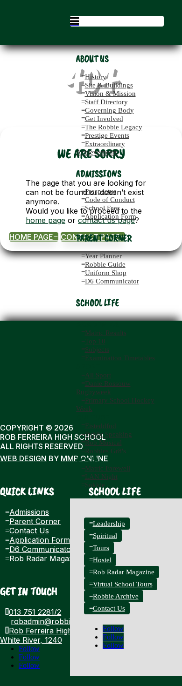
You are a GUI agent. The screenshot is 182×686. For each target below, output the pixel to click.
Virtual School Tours (123, 584)
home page (45, 220)
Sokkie (95, 485)
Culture (92, 417)
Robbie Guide (105, 264)
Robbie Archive (116, 596)
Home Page (33, 237)
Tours (101, 547)
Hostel (102, 560)
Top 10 (95, 341)
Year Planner (103, 256)
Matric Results (105, 332)
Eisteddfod (100, 426)
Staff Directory (106, 102)
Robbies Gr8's (105, 451)
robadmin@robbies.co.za (55, 621)
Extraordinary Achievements (100, 148)
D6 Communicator (112, 281)
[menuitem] (117, 21)
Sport (88, 366)
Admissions (29, 512)
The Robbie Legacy (113, 127)
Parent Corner (35, 521)
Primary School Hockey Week (115, 404)
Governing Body (109, 110)
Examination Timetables (120, 358)
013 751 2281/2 (35, 612)
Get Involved (104, 118)
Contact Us (109, 608)
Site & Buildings (109, 85)
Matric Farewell (107, 468)
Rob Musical (103, 442)
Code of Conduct (110, 199)
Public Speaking (108, 434)
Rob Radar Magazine (123, 572)
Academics (97, 324)
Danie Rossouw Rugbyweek (103, 388)
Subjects (97, 349)
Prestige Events (107, 135)
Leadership (109, 523)
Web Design (23, 458)
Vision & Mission (110, 93)
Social (89, 459)
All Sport (98, 375)
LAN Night (101, 476)
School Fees (102, 208)
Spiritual (105, 535)
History (95, 77)
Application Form (110, 216)
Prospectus (100, 191)
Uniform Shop (105, 272)
